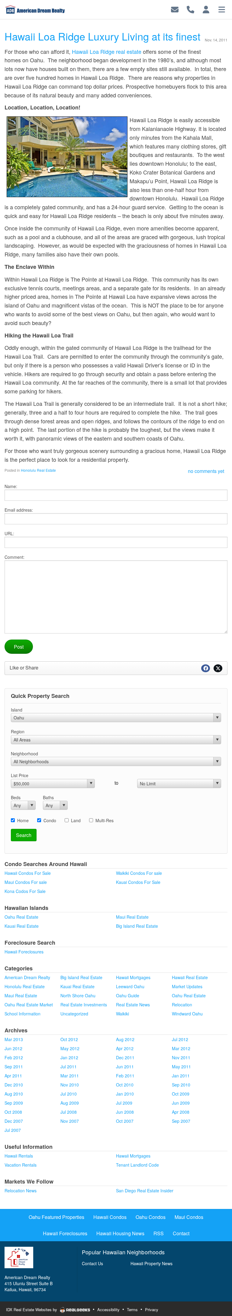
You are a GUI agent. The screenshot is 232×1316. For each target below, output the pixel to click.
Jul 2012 (180, 1039)
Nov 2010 (69, 1085)
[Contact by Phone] (190, 8)
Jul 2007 (13, 1130)
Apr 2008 (180, 1112)
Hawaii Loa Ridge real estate (106, 51)
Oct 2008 (13, 1112)
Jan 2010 (125, 1094)
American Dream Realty (27, 977)
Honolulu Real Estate (38, 470)
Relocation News (21, 1190)
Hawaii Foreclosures (24, 952)
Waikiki (122, 1014)
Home (23, 820)
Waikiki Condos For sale (139, 873)
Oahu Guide (127, 995)
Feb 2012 (14, 1057)
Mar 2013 (14, 1039)
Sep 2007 (181, 1121)
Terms (132, 1309)
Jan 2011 (181, 1076)
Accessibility (108, 1309)
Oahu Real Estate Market (29, 1005)
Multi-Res (104, 820)
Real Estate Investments (83, 1005)
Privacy (151, 1309)
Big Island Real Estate (137, 926)
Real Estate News (133, 1005)
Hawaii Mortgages (133, 977)
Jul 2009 (124, 1103)
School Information (22, 1014)
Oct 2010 (125, 1085)
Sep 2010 (181, 1085)
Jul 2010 (68, 1094)
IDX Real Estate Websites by (32, 1309)
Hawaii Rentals (19, 1156)
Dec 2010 (14, 1085)
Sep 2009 (14, 1103)
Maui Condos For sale (26, 882)
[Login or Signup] (206, 8)
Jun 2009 (181, 1103)
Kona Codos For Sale (25, 891)
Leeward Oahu (130, 986)
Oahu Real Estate (21, 917)
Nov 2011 (181, 1057)
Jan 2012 (69, 1057)
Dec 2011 (125, 1057)
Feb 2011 (125, 1076)
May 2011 (181, 1067)
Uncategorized (74, 1014)
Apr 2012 (125, 1048)
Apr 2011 (13, 1076)
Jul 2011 (68, 1067)
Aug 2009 (69, 1103)
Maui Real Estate (132, 917)
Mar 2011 (69, 1076)
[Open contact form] (175, 8)
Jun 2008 (125, 1112)
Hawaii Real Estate (190, 977)
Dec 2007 (14, 1121)
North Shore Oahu (77, 995)
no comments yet (206, 470)
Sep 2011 (14, 1067)
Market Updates (187, 986)
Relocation (182, 1005)
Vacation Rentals (21, 1165)
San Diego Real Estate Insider (144, 1190)
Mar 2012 (181, 1048)
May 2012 (69, 1048)
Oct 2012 (69, 1039)
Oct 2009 (180, 1094)
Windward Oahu (187, 1014)
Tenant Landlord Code (137, 1165)
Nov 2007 (69, 1121)
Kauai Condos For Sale (138, 882)
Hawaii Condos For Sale (28, 873)
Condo (50, 820)
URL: (9, 533)
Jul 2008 (68, 1112)
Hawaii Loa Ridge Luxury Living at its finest (102, 36)
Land (76, 820)
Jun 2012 (13, 1048)
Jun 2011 (125, 1067)
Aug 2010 (14, 1094)
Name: (11, 486)
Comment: (14, 557)
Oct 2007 (125, 1121)
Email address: (19, 510)
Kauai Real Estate (22, 926)
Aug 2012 (125, 1039)
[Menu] (221, 8)
